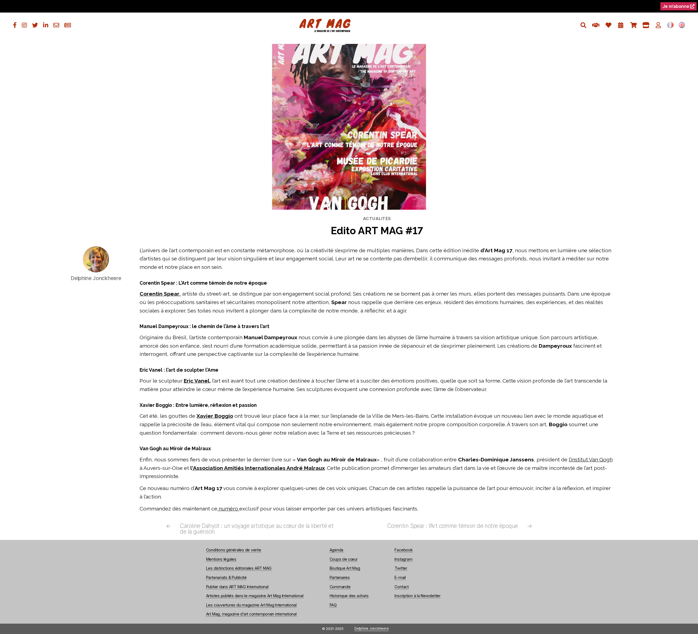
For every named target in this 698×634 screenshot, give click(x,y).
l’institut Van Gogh (591, 459)
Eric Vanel (196, 381)
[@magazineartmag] (15, 25)
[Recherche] (583, 25)
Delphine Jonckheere (371, 628)
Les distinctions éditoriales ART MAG (239, 568)
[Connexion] (658, 25)
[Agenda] (620, 25)
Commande (340, 586)
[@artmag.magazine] (24, 25)
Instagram (403, 559)
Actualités (377, 218)
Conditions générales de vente (233, 550)
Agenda (337, 550)
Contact (401, 586)
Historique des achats (349, 595)
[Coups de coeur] (608, 25)
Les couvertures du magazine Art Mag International (251, 605)
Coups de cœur (344, 559)
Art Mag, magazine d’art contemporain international (251, 614)
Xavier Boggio (215, 416)
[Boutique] (645, 25)
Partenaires (340, 577)
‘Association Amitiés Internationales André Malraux (258, 468)
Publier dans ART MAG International (237, 586)
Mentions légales (221, 559)
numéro (228, 509)
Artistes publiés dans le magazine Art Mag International (254, 595)
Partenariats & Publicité (226, 577)
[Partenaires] (596, 25)
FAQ (333, 605)
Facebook (404, 550)
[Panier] (633, 25)
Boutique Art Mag (345, 568)
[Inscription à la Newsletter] (67, 25)
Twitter (401, 568)
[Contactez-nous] (56, 25)
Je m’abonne (676, 6)
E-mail (400, 577)
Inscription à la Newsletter (418, 595)
